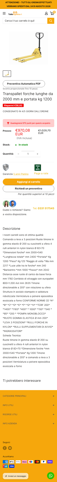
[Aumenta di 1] (37, 154)
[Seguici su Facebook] (5, 448)
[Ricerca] (50, 21)
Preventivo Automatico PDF (24, 83)
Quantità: (8, 153)
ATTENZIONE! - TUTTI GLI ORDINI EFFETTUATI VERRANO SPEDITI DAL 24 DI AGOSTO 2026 (28, 4)
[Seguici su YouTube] (10, 448)
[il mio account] (46, 13)
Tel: (43, 208)
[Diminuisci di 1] (18, 154)
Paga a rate (41, 173)
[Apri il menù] (4, 13)
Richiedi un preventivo (28, 188)
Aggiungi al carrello (28, 181)
